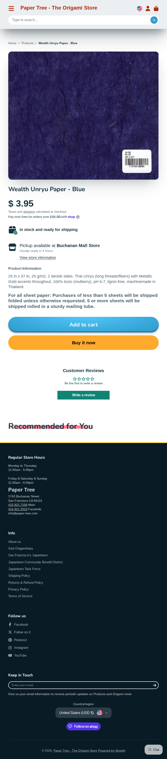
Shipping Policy (19, 575)
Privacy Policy (18, 589)
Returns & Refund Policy (25, 582)
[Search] (154, 20)
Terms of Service (20, 596)
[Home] (58, 8)
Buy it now (83, 342)
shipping (29, 211)
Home (12, 43)
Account (147, 8)
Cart (156, 8)
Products (28, 43)
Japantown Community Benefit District (35, 562)
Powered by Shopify (111, 750)
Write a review (83, 395)
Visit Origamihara (20, 548)
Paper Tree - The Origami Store (75, 750)
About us (14, 541)
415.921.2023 (17, 509)
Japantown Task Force (24, 569)
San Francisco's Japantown (28, 555)
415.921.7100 (17, 505)
